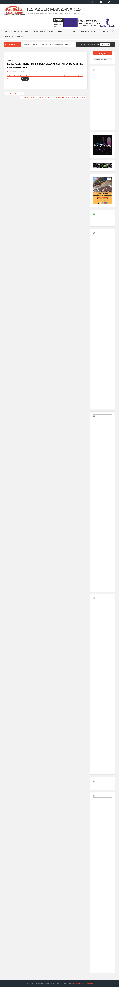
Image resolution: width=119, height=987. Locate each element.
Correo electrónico (79, 983)
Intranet (90, 983)
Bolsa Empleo (40, 31)
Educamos (103, 31)
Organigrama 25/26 (86, 31)
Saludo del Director (14, 37)
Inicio (7, 31)
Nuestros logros (13, 60)
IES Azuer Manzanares (54, 9)
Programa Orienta (22, 31)
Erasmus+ (70, 31)
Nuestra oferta (56, 31)
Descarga (25, 79)
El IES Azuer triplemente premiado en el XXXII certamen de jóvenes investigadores (52, 97)
